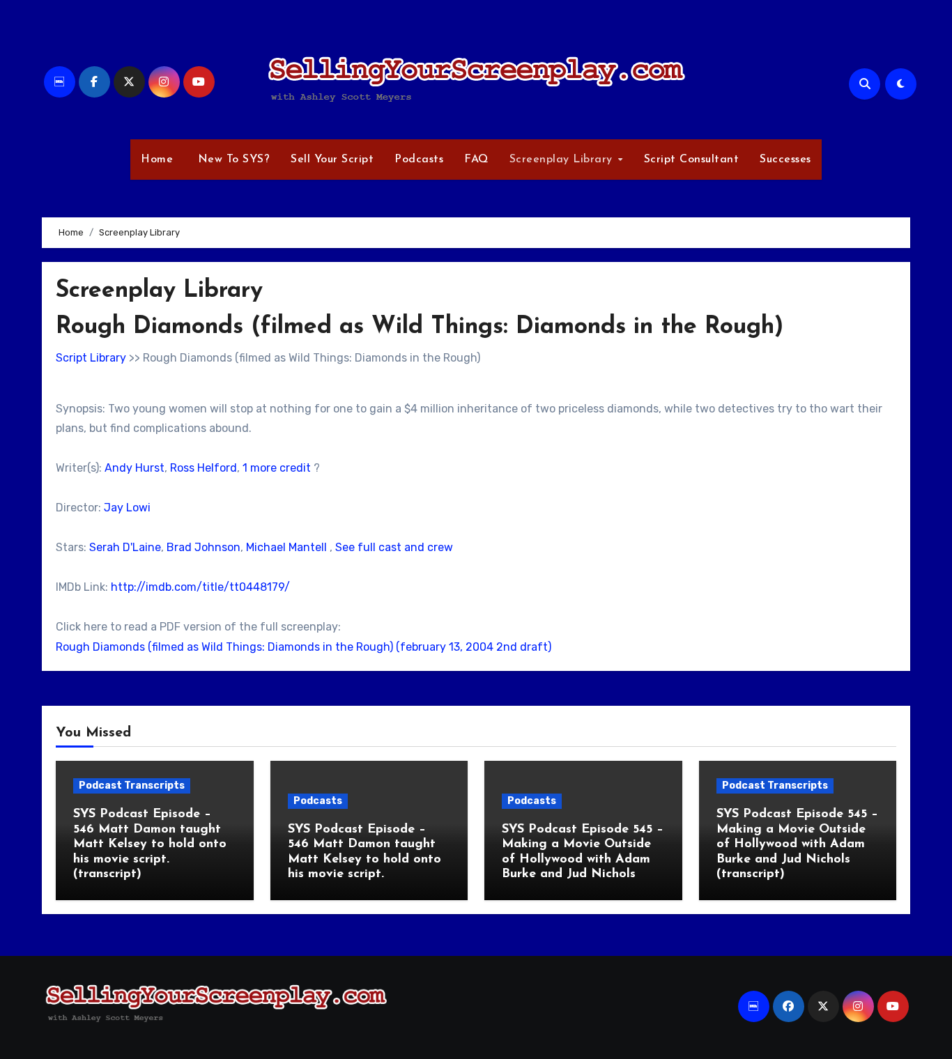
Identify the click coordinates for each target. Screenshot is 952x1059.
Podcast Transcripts (132, 785)
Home (157, 159)
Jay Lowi (127, 507)
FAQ (476, 159)
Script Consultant (691, 159)
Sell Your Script (332, 159)
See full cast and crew (394, 547)
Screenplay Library (563, 159)
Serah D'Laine (125, 547)
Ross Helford (203, 467)
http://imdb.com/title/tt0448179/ (200, 587)
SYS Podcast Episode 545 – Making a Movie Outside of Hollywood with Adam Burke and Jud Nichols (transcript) (797, 844)
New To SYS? (232, 159)
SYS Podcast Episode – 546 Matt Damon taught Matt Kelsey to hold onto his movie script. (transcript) (150, 844)
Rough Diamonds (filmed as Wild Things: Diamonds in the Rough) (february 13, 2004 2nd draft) (303, 647)
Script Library (91, 357)
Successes (785, 159)
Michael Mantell (286, 547)
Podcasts (418, 159)
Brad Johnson (203, 547)
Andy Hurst (134, 467)
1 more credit (277, 467)
